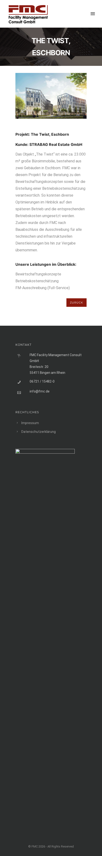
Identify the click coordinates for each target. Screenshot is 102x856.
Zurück (76, 302)
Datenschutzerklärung (38, 432)
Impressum (30, 423)
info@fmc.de (40, 391)
